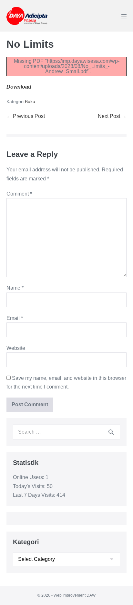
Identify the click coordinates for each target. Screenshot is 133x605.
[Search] (111, 432)
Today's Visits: (30, 486)
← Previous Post (25, 116)
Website (15, 348)
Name (15, 288)
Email (14, 318)
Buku (30, 101)
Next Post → (112, 116)
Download (18, 87)
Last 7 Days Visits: (34, 495)
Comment (19, 194)
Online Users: (29, 477)
